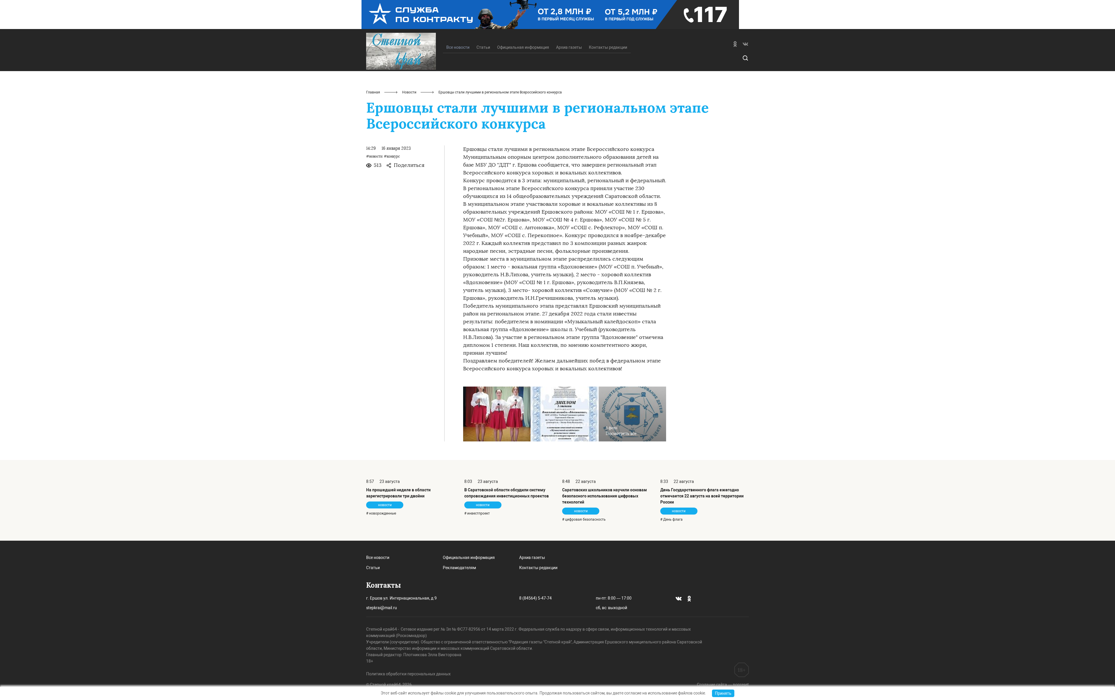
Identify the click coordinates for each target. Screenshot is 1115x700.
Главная (373, 92)
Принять (723, 693)
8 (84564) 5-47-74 (535, 598)
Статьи (483, 47)
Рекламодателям (459, 567)
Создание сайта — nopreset (723, 684)
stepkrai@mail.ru (381, 607)
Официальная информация (523, 47)
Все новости (377, 557)
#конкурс (392, 156)
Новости (409, 92)
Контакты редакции (608, 47)
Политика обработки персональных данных (408, 674)
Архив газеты (569, 47)
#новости (374, 156)
